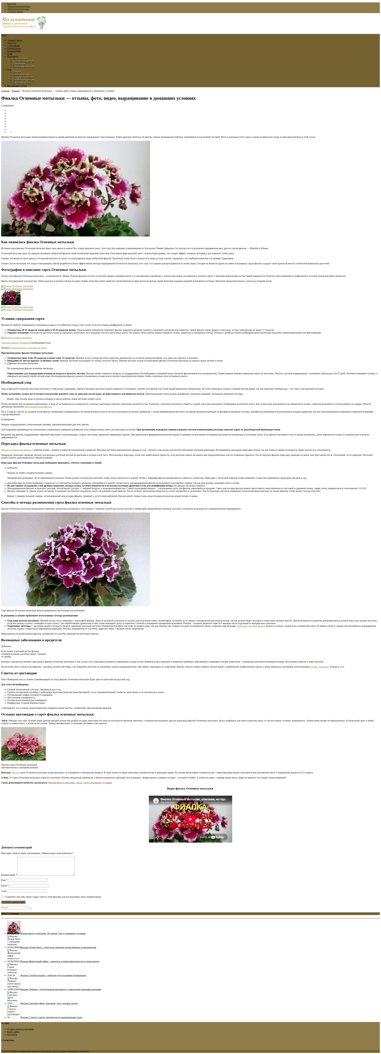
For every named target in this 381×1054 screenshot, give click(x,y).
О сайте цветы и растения (20, 1029)
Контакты (12, 1034)
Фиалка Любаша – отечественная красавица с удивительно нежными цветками (61, 989)
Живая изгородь (21, 75)
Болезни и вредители (24, 67)
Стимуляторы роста (23, 61)
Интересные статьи (17, 86)
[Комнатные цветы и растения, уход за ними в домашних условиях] (24, 28)
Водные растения (22, 83)
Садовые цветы (15, 11)
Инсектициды (20, 59)
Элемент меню (14, 40)
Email (4, 885)
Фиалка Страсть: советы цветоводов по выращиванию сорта (51, 1017)
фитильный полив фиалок (38, 406)
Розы (9, 53)
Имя (4, 880)
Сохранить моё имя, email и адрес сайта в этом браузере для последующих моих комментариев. (53, 897)
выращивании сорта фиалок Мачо (29, 348)
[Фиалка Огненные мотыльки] (17, 286)
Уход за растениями (23, 77)
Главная (5, 91)
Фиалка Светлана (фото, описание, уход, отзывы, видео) (49, 1003)
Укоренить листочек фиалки (251, 626)
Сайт (3, 891)
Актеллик (324, 666)
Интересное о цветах (23, 80)
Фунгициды (19, 64)
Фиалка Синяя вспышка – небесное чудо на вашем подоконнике (53, 975)
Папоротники (14, 48)
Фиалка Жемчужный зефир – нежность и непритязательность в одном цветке (60, 961)
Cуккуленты (13, 45)
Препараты (12, 56)
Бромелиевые (14, 51)
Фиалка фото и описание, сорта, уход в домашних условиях (80, 782)
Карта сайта (13, 1031)
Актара (313, 666)
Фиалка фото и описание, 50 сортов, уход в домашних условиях (53, 933)
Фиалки (17, 72)
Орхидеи (11, 43)
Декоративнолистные (18, 9)
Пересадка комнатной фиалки (16, 450)
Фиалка (15, 772)
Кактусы (11, 3)
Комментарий (9, 875)
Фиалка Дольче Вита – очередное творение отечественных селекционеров (58, 947)
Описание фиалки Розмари (15, 343)
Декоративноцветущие (18, 6)
